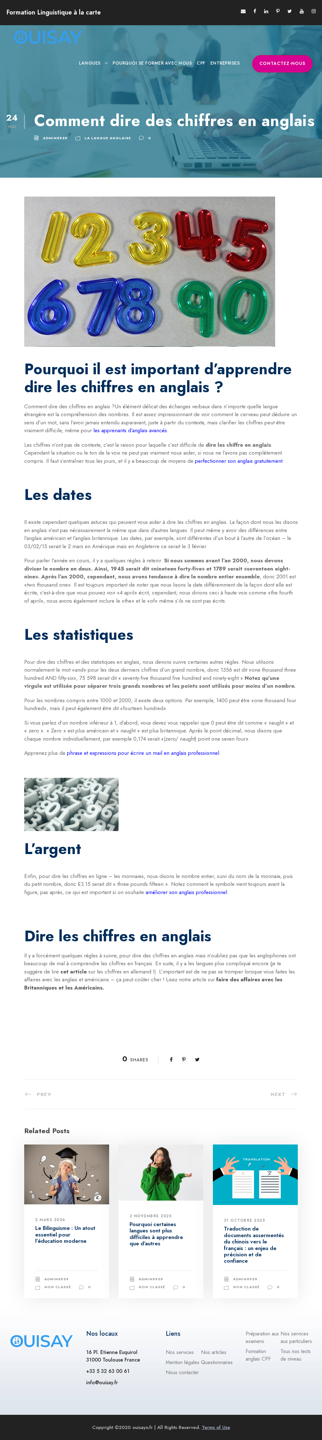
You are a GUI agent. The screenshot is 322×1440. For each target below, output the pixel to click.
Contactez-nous (282, 63)
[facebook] (254, 11)
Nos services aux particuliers (296, 1337)
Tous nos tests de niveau (295, 1355)
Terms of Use (216, 1427)
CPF (201, 63)
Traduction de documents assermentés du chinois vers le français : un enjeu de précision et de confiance (254, 1245)
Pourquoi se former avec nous (152, 63)
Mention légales (182, 1362)
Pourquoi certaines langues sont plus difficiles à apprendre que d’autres (156, 1233)
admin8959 (55, 138)
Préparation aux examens (262, 1337)
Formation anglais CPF (258, 1355)
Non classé (57, 1286)
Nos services (180, 1352)
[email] (243, 11)
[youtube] (302, 11)
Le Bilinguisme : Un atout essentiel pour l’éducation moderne (65, 1234)
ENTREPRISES (225, 63)
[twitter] (289, 11)
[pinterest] (278, 11)
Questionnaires (217, 1362)
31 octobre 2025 (244, 1220)
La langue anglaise (108, 138)
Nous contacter (182, 1372)
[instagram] (314, 11)
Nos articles (213, 1352)
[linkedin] (266, 11)
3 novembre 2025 (151, 1216)
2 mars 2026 (50, 1220)
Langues (90, 63)
